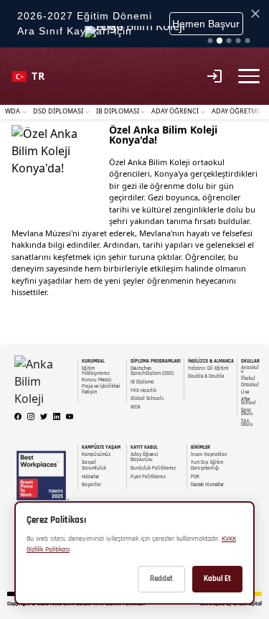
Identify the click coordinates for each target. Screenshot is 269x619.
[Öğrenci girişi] (214, 76)
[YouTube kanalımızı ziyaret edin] (69, 416)
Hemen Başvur (206, 23)
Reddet (161, 579)
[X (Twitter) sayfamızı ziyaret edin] (43, 416)
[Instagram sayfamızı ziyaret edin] (30, 416)
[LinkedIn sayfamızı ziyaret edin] (56, 416)
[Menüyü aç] (249, 75)
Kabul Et (217, 579)
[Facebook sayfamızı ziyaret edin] (18, 416)
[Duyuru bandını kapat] (255, 13)
